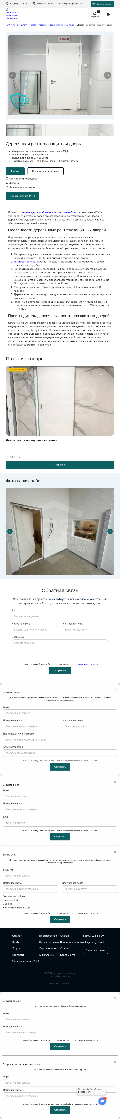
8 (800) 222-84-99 (93, 935)
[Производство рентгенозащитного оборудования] (12, 14)
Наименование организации (18, 733)
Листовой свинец (25, 261)
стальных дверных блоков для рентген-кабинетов (49, 212)
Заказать (15, 171)
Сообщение (18, 637)
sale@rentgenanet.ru (95, 942)
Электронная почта (72, 623)
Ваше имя (8, 869)
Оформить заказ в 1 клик (45, 171)
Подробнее (60, 464)
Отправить (60, 670)
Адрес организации (13, 747)
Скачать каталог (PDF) (22, 196)
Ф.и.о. (15, 610)
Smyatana (66, 976)
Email (6, 817)
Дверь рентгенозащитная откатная (31, 440)
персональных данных (83, 664)
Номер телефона (21, 623)
